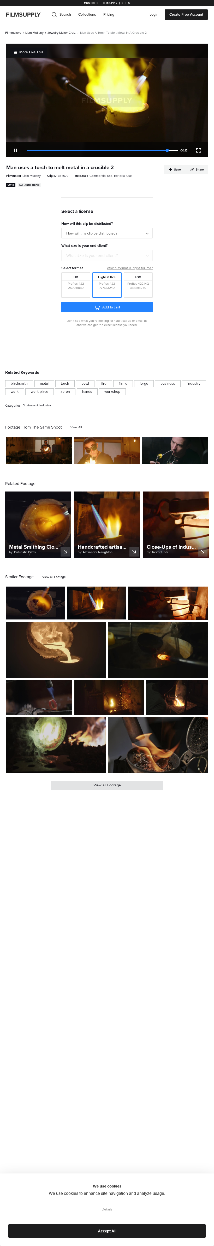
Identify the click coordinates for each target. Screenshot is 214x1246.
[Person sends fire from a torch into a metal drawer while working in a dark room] (109, 697)
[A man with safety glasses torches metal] (39, 450)
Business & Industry (37, 405)
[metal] (44, 384)
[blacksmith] (19, 384)
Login (154, 14)
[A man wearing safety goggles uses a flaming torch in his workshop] (107, 450)
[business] (167, 384)
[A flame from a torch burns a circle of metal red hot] (39, 697)
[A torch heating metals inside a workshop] (96, 603)
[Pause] (15, 150)
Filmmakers (13, 32)
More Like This (31, 52)
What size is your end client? (92, 255)
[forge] (143, 384)
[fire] (104, 384)
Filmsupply (109, 3)
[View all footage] (54, 577)
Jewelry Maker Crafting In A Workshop (61, 32)
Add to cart (111, 307)
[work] (14, 392)
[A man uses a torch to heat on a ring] (175, 450)
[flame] (123, 384)
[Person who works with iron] (168, 603)
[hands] (87, 392)
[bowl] (85, 384)
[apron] (65, 392)
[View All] (76, 427)
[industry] (194, 384)
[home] (26, 14)
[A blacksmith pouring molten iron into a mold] (56, 745)
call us (126, 321)
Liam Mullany (34, 32)
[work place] (40, 392)
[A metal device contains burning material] (158, 745)
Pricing (108, 14)
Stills (126, 3)
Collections (87, 14)
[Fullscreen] (199, 150)
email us (141, 321)
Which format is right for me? (130, 268)
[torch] (65, 384)
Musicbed (90, 3)
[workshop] (112, 392)
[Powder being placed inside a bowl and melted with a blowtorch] (35, 603)
